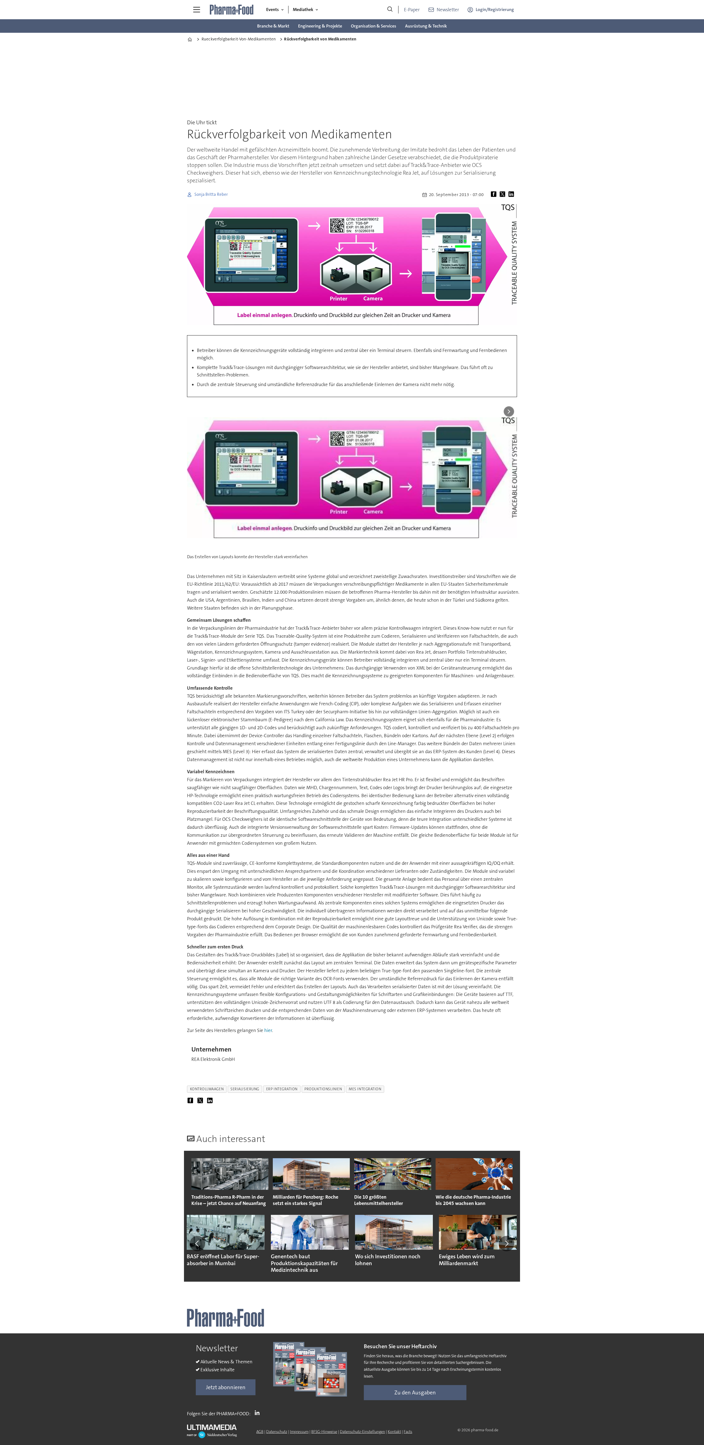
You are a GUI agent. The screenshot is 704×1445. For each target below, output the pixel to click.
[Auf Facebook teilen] (495, 195)
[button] (197, 1243)
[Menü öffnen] (196, 10)
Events (272, 9)
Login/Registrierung (495, 9)
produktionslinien (323, 1089)
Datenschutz (276, 1431)
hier (268, 1030)
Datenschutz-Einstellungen (362, 1431)
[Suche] (389, 9)
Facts (408, 1431)
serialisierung (244, 1089)
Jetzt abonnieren (226, 1387)
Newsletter (448, 10)
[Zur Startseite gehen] (232, 9)
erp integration (282, 1089)
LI (258, 1412)
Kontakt (394, 1431)
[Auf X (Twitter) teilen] (503, 195)
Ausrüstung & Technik (426, 26)
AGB (259, 1431)
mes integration (365, 1089)
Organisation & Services (373, 26)
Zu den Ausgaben (415, 1392)
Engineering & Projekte (320, 26)
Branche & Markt (273, 26)
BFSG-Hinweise (324, 1431)
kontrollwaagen (207, 1089)
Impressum (299, 1431)
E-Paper (412, 10)
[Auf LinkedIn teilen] (512, 195)
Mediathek (303, 9)
